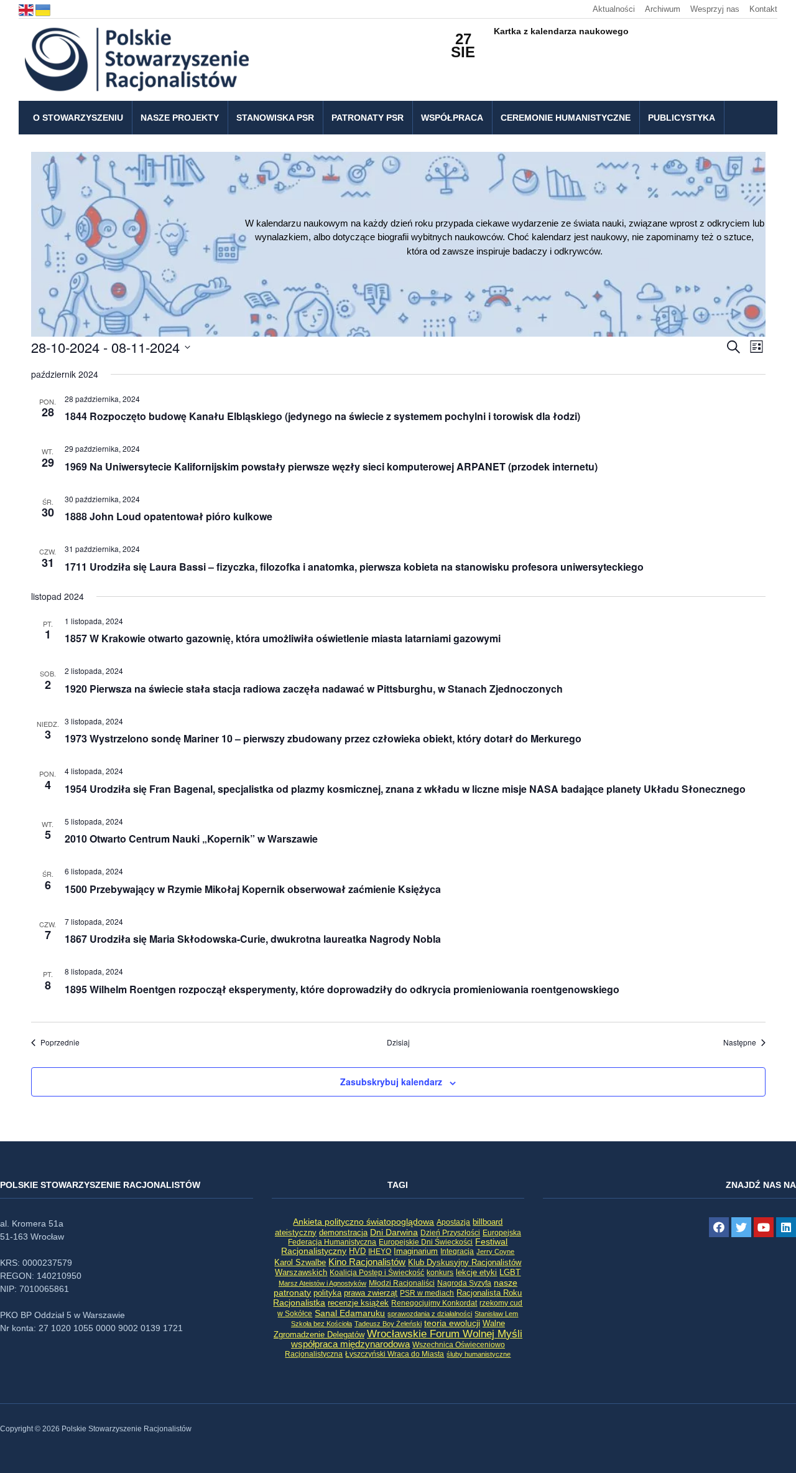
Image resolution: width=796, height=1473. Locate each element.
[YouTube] (764, 1227)
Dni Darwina (394, 1232)
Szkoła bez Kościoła (321, 1323)
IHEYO (379, 1251)
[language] (27, 9)
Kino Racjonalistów (366, 1261)
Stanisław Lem (496, 1313)
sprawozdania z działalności (429, 1313)
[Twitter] (741, 1227)
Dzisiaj (398, 1042)
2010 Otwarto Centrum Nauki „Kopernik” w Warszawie (191, 838)
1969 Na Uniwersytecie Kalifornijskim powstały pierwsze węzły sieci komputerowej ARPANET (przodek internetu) (331, 466)
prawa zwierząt (370, 1293)
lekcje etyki (476, 1272)
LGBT (510, 1272)
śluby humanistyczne (479, 1354)
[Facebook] (719, 1227)
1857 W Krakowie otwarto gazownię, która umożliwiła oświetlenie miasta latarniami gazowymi (283, 638)
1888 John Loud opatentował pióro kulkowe (168, 516)
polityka (327, 1293)
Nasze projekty (180, 118)
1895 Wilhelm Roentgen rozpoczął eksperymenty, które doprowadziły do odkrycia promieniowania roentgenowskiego (342, 989)
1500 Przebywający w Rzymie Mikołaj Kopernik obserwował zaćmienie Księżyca (253, 889)
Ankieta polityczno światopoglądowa (363, 1222)
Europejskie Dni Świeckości (426, 1242)
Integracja (457, 1251)
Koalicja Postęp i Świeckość (377, 1272)
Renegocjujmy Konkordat (434, 1303)
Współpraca (452, 118)
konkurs (440, 1272)
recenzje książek (358, 1303)
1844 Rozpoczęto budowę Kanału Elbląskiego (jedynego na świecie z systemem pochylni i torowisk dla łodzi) (322, 416)
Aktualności (614, 9)
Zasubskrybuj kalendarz (391, 1081)
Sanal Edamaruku (350, 1313)
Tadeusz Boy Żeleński (388, 1323)
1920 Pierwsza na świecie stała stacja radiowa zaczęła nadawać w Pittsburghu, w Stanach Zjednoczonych (314, 688)
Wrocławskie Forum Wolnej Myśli (444, 1333)
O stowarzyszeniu (78, 118)
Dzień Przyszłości (450, 1232)
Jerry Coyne (495, 1251)
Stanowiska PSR (275, 118)
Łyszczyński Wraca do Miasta (394, 1354)
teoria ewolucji (452, 1323)
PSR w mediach (427, 1293)
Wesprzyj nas (714, 9)
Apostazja (453, 1222)
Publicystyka (681, 118)
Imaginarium (416, 1251)
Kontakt (763, 9)
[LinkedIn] (786, 1227)
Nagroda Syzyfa (464, 1283)
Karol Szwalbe (300, 1262)
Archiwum (662, 9)
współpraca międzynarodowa (350, 1344)
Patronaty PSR (367, 118)
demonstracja (343, 1232)
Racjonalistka (299, 1302)
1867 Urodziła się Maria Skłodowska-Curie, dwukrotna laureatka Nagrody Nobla (253, 939)
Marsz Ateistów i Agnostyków (322, 1283)
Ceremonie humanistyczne (566, 118)
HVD (357, 1251)
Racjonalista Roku (489, 1293)
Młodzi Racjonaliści (402, 1283)
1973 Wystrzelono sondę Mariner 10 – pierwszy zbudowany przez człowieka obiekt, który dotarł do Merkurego (323, 738)
